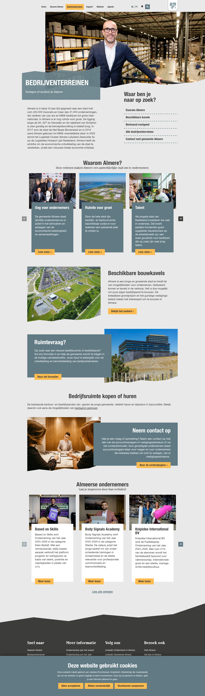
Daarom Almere (135, 110)
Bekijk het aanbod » (122, 311)
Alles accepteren (70, 685)
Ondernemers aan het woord (80, 650)
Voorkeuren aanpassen (131, 685)
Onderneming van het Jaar (79, 655)
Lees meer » (45, 252)
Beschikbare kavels (138, 117)
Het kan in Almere (152, 655)
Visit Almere (150, 650)
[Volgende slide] (180, 218)
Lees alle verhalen (102, 591)
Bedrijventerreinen (36, 655)
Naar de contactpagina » (154, 465)
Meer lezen (44, 582)
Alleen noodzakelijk (99, 685)
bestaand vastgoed (86, 408)
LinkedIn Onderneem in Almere (120, 650)
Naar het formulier (47, 376)
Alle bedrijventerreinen (140, 131)
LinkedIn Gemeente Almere (118, 655)
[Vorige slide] (24, 218)
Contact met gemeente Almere (144, 139)
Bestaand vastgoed (137, 124)
